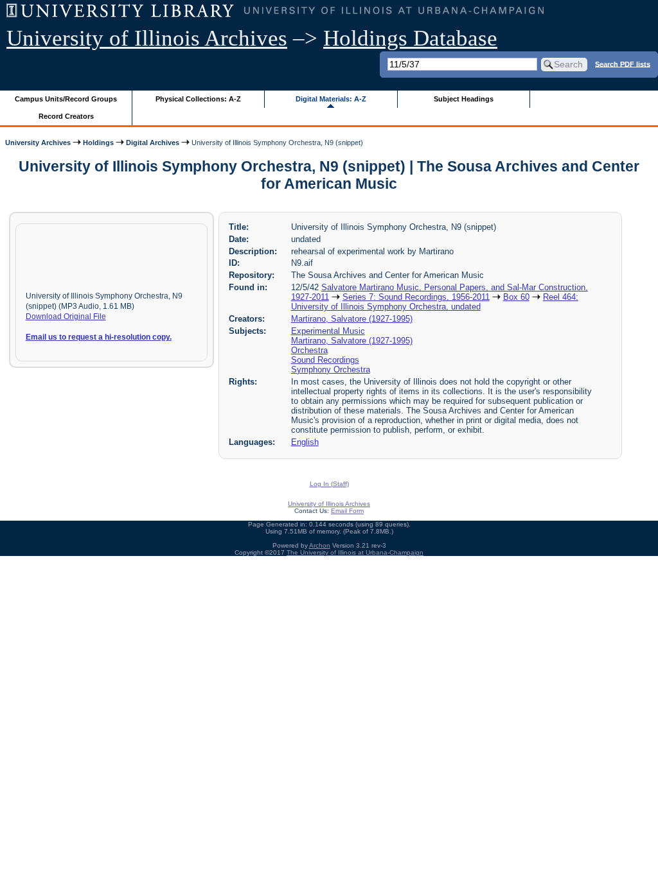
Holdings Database (410, 38)
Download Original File (66, 316)
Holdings (98, 142)
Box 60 (516, 297)
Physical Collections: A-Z (198, 99)
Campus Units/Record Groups (66, 99)
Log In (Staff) (329, 483)
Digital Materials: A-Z (331, 99)
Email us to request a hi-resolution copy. (99, 337)
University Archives (38, 142)
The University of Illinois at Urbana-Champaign (355, 552)
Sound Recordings (325, 360)
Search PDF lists (622, 63)
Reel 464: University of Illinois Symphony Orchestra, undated (434, 301)
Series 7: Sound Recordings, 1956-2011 (416, 297)
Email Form (347, 510)
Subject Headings (464, 99)
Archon (319, 545)
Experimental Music (328, 331)
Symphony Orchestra (330, 369)
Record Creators (66, 116)
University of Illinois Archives (146, 38)
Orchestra (309, 350)
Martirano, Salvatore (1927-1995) (352, 319)
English (305, 442)
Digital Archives (152, 142)
